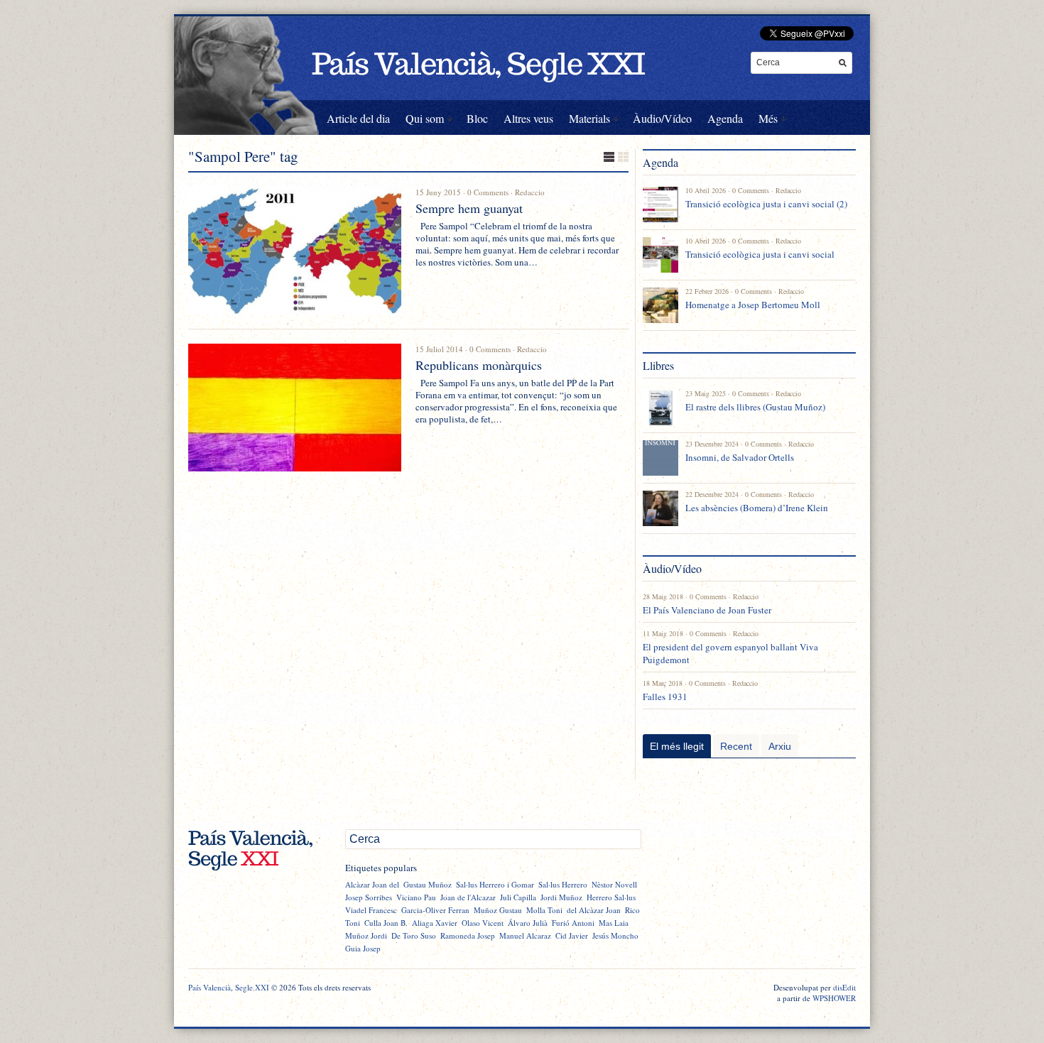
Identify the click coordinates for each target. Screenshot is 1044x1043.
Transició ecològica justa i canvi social (759, 254)
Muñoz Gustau (498, 910)
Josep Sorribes (368, 897)
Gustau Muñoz (427, 884)
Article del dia (358, 118)
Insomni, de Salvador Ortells (739, 457)
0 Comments (488, 192)
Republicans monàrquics (478, 364)
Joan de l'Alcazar (468, 897)
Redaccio (530, 192)
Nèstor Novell (614, 884)
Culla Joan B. (386, 922)
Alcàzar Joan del (372, 884)
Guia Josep (363, 948)
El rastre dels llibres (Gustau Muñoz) (755, 406)
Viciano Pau (416, 897)
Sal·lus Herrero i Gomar (495, 884)
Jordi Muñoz (561, 897)
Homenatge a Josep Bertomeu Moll (752, 304)
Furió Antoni (573, 922)
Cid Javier (571, 935)
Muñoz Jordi (366, 935)
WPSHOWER (834, 998)
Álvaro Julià (528, 922)
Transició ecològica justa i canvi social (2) (766, 203)
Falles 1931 (665, 696)
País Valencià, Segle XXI (228, 987)
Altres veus (528, 118)
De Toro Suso (413, 935)
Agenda (725, 118)
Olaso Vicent (483, 922)
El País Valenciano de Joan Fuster (707, 610)
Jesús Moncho (615, 935)
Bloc (477, 118)
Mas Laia (614, 922)
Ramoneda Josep (467, 935)
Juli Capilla (518, 897)
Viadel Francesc (371, 910)
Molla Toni (544, 910)
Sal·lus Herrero (562, 884)
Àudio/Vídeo (662, 118)
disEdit (844, 987)
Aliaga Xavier (434, 922)
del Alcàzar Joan (594, 910)
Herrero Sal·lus (611, 897)
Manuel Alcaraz (525, 935)
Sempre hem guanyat (469, 208)
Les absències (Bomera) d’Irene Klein (756, 507)
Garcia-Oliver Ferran (435, 910)
